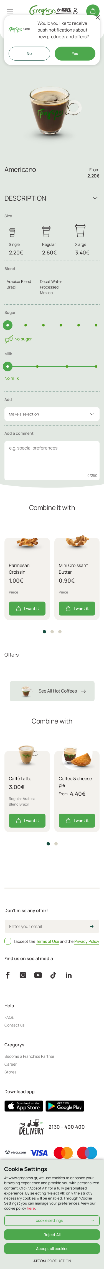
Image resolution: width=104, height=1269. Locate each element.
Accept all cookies (52, 1248)
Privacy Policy (86, 941)
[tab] (52, 283)
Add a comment (19, 433)
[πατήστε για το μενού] (10, 11)
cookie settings (49, 1220)
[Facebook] (7, 975)
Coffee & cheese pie (75, 781)
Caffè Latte (20, 778)
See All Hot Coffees (58, 691)
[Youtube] (38, 975)
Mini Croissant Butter (73, 568)
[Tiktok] (53, 975)
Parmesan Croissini (19, 568)
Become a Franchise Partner (29, 1056)
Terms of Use (47, 941)
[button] (44, 631)
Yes (75, 53)
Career (10, 1064)
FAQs (9, 1017)
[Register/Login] (75, 11)
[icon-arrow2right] (91, 927)
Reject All (52, 1234)
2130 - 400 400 (67, 1127)
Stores (10, 1072)
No (29, 53)
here (31, 1208)
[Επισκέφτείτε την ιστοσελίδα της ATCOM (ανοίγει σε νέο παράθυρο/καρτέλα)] (52, 1260)
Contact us (14, 1025)
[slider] (7, 325)
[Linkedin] (68, 975)
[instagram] (22, 975)
